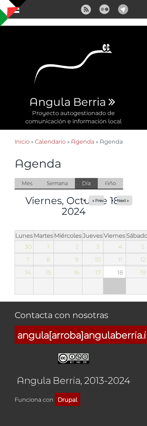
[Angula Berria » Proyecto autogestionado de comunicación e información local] (73, 66)
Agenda (82, 141)
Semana (57, 183)
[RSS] (86, 8)
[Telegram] (123, 8)
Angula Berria (67, 102)
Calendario (50, 141)
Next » (123, 200)
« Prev (98, 200)
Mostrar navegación (12, 10)
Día (90, 184)
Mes (27, 183)
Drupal (67, 399)
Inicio (22, 141)
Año (110, 183)
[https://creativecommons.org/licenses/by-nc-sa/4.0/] (73, 357)
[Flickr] (104, 8)
